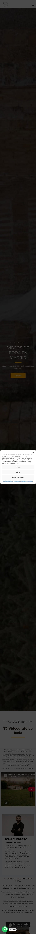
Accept (18, 467)
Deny (18, 472)
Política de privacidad (20, 481)
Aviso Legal (29, 481)
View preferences (18, 477)
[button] (33, 453)
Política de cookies (8, 481)
